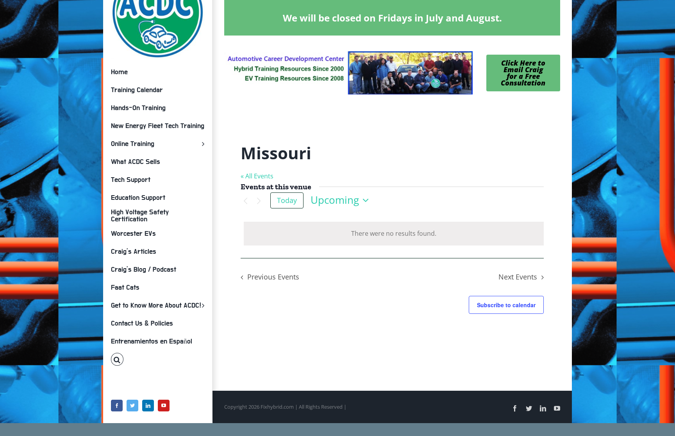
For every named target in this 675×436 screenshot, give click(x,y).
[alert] (394, 234)
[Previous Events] (245, 201)
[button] (157, 359)
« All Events (257, 176)
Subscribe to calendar (506, 305)
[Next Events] (258, 201)
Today (287, 200)
